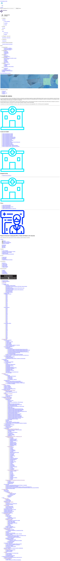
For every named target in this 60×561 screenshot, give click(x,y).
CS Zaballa (11, 478)
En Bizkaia (5, 60)
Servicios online (4, 265)
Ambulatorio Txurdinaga (13, 477)
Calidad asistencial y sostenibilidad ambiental (12, 422)
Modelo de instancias (9, 551)
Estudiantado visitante (11, 541)
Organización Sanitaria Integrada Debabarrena (15, 415)
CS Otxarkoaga (10, 433)
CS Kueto (11, 471)
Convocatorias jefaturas (7, 323)
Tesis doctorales (8, 547)
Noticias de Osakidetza (7, 386)
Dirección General (10, 400)
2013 (7, 305)
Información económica (9, 504)
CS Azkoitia (11, 451)
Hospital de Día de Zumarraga (6, 175)
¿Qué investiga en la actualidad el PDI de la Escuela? (14, 543)
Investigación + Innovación (6, 37)
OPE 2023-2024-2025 (9, 290)
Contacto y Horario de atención (10, 549)
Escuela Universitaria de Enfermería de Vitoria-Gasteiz (16, 406)
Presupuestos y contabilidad (10, 424)
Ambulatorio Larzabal (11, 430)
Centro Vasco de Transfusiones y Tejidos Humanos (15, 402)
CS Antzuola (12, 447)
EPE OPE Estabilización (9, 288)
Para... (3, 31)
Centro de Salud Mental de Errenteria (7, 140)
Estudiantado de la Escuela (12, 539)
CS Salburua (12, 464)
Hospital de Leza (10, 483)
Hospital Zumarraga (11, 482)
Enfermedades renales (9, 369)
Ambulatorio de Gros (11, 481)
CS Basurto (11, 441)
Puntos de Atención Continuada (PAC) (10, 388)
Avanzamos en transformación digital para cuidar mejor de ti (13, 557)
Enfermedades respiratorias (10, 370)
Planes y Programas (9, 421)
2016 (7, 303)
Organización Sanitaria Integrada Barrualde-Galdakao (16, 409)
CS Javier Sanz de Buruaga (14, 458)
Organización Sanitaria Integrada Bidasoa (14, 414)
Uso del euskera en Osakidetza (10, 383)
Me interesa (4, 373)
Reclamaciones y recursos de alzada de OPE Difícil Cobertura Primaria (16, 286)
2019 (7, 300)
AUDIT (9, 524)
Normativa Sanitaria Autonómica (9, 511)
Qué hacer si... (6, 55)
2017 (7, 302)
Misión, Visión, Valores (11, 521)
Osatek (3, 497)
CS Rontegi (11, 476)
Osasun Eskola (4, 257)
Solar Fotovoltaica (10, 437)
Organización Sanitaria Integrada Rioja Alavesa (15, 404)
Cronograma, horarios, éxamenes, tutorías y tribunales (14, 533)
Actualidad (5, 64)
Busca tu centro (4, 263)
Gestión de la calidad (9, 519)
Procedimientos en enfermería (10, 555)
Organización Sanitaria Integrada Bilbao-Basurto (15, 410)
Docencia (3, 93)
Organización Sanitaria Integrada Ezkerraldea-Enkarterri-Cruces (17, 411)
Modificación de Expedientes (10, 356)
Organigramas (8, 399)
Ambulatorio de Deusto (13, 443)
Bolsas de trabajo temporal (10, 507)
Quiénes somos (10, 492)
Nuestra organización (13, 493)
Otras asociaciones (8, 372)
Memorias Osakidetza (9, 426)
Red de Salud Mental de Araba (12, 405)
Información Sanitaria (7, 425)
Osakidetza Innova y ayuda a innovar (9, 390)
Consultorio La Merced (13, 459)
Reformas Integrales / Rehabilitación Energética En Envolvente (15, 480)
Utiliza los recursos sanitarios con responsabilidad (13, 381)
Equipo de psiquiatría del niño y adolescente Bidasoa (10, 145)
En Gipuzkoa (6, 61)
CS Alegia (11, 448)
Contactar (5, 24)
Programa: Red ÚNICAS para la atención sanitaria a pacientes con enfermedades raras (19, 486)
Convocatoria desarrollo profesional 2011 (14, 352)
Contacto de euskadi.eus (5, 281)
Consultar (1, 239)
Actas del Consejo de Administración (11, 503)
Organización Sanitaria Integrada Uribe (13, 412)
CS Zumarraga (12, 445)
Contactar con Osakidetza (8, 387)
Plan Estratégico (10, 523)
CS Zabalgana (12, 469)
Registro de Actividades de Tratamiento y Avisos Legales (16, 382)
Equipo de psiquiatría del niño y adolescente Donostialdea (10, 146)
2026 (7, 294)
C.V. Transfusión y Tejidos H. (12, 379)
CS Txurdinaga (12, 468)
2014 (7, 304)
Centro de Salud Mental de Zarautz (7, 143)
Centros (5, 392)
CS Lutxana (11, 474)
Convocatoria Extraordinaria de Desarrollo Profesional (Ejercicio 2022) (18, 351)
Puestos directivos (6, 307)
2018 (7, 301)
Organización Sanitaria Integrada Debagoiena (14, 413)
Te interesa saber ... (11, 495)
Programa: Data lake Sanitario (10, 488)
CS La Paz (11, 472)
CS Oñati (11, 463)
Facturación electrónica (9, 357)
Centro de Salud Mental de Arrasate (7, 134)
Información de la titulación (10, 529)
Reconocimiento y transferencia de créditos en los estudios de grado (16, 535)
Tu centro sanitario (5, 489)
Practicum (7, 532)
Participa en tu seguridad (9, 361)
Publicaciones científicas (9, 545)
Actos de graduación (9, 554)
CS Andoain (11, 438)
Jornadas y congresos (6, 241)
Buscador (3, 71)
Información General (7, 513)
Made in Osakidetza (6, 243)
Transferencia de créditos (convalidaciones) (14, 537)
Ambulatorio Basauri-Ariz (13, 440)
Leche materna (10, 378)
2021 (7, 312)
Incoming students (10, 542)
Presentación (6, 51)
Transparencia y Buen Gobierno (9, 66)
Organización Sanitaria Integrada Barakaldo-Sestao (15, 408)
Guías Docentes (8, 531)
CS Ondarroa (12, 462)
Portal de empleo (6, 505)
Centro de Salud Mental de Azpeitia (7, 135)
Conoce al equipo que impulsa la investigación (13, 544)
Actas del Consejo (8, 398)
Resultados (9, 525)
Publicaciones (8, 396)
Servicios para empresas (7, 49)
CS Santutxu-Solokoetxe (13, 466)
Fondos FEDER (6, 428)
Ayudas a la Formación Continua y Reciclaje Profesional (14, 354)
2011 (6, 320)
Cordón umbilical (10, 377)
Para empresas (4, 258)
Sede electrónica (4, 272)
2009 (7, 322)
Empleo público (6, 284)
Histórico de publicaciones (8, 558)
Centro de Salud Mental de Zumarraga (8, 144)
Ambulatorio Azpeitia (13, 439)
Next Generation (6, 484)
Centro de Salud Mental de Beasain (7, 136)
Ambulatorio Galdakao (11, 434)
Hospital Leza (10, 435)
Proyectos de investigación (7, 242)
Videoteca (5, 552)
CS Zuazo (11, 479)
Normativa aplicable (9, 419)
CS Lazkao (11, 460)
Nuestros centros (8, 500)
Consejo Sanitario (8, 343)
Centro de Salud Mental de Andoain (7, 133)
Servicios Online (4, 339)
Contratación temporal (9, 292)
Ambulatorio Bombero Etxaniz (14, 452)
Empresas (5, 34)
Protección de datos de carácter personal (10, 509)
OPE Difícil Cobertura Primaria (10, 285)
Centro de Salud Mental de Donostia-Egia (8, 138)
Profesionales (6, 32)
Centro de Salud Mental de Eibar (7, 139)
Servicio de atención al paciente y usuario (10, 58)
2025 (7, 295)
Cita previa (3, 262)
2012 (7, 306)
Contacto (1, 7)
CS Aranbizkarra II (12, 450)
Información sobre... (7, 380)
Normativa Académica (9, 534)
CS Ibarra (11, 456)
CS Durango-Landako (13, 470)
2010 (7, 321)
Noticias (4, 240)
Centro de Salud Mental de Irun (7, 141)
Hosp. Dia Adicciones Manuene (12, 432)
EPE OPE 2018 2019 (9, 291)
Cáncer (7, 363)
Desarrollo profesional (9, 348)
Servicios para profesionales (8, 346)
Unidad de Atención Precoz (6, 207)
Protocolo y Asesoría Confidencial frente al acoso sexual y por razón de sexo (17, 355)
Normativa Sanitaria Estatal (8, 510)
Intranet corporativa (5, 266)
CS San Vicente (12, 465)
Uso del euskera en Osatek (8, 508)
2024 (7, 296)
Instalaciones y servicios (9, 518)
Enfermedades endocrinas (10, 366)
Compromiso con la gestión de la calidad (14, 520)
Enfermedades (6, 52)
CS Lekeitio (9, 431)
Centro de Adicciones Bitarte (6, 205)
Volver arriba (4, 282)
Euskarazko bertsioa (5, 280)
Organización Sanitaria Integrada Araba (14, 403)
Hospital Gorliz (10, 407)
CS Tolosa (11, 467)
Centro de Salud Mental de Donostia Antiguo (9, 137)
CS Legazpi (11, 473)
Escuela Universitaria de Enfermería (7, 512)
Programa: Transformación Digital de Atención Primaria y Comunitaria (16, 485)
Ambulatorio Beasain (13, 442)
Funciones (7, 420)
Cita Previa (7, 340)
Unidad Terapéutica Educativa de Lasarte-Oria (9, 208)
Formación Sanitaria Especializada (7, 70)
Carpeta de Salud (4, 264)
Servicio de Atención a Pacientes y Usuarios (8, 251)
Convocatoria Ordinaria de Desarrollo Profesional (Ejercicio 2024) (18, 349)
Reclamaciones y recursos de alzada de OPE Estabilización (14, 289)
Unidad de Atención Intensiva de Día (7, 206)
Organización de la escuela (12, 517)
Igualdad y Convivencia (9, 526)
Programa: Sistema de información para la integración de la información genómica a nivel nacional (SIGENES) (22, 487)
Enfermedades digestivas (9, 365)
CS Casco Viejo (12, 453)
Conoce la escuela (8, 515)
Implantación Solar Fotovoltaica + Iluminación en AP (14, 436)
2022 (7, 311)
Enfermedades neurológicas (10, 368)
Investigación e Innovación (6, 69)
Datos (7, 394)
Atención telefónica (9, 344)
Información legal (4, 273)
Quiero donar (8, 375)
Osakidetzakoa (8, 347)
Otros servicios (6, 62)
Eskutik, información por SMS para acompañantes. (13, 559)
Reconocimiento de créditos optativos (13, 536)
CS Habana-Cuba (12, 455)
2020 (7, 299)
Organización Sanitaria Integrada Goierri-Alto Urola (15, 417)
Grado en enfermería (7, 528)
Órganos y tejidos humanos (12, 376)
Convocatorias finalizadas (11, 353)
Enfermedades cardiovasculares (10, 364)
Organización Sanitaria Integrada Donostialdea (15, 416)
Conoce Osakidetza (7, 21)
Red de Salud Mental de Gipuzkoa (5, 73)
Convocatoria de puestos (9, 506)
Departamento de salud (3, 1)
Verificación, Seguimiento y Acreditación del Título (15, 530)
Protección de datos (5, 253)
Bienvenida (7, 514)
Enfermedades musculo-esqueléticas (11, 367)
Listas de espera (8, 427)
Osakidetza (4, 19)
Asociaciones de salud (7, 362)
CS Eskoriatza (12, 454)
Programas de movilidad (9, 538)
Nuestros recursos (12, 494)
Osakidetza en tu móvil (9, 341)
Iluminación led (10, 446)
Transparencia (4, 40)
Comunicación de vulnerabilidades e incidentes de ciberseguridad (15, 358)
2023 (7, 297)
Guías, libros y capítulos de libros (11, 546)
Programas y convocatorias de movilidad (16, 540)
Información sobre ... (7, 56)
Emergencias (10, 401)
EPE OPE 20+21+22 (9, 287)
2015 (7, 317)
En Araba (5, 59)
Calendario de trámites (9, 550)
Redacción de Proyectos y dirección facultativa (15, 429)
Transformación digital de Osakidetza (7, 556)
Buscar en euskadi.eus (3, 8)
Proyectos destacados (9, 395)
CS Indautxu (12, 457)
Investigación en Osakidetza (8, 393)
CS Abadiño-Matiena (13, 461)
